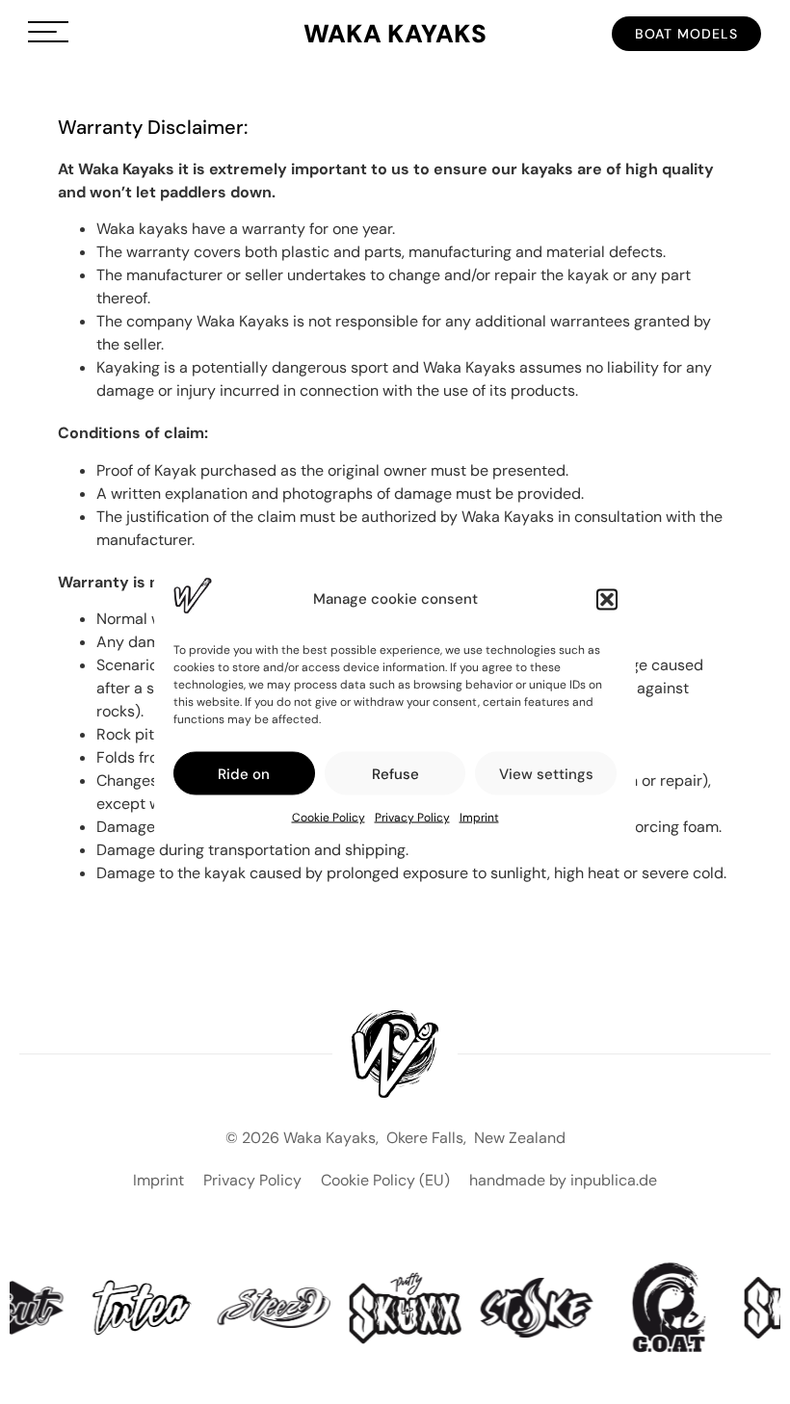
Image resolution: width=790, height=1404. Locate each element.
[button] (607, 599)
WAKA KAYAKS (395, 33)
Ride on (244, 773)
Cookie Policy (328, 817)
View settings (546, 773)
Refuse (395, 773)
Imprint (479, 817)
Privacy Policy (412, 817)
